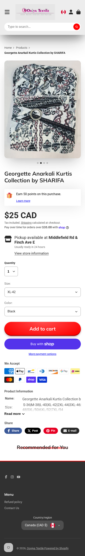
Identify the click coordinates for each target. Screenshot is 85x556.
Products (21, 47)
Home (8, 47)
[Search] (76, 26)
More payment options (42, 354)
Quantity (9, 262)
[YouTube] (18, 477)
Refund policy (13, 502)
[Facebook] (6, 477)
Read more (12, 413)
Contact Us (11, 508)
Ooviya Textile (35, 548)
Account (71, 12)
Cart (78, 12)
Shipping (26, 222)
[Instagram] (12, 477)
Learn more (23, 200)
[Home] (35, 12)
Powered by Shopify (56, 548)
